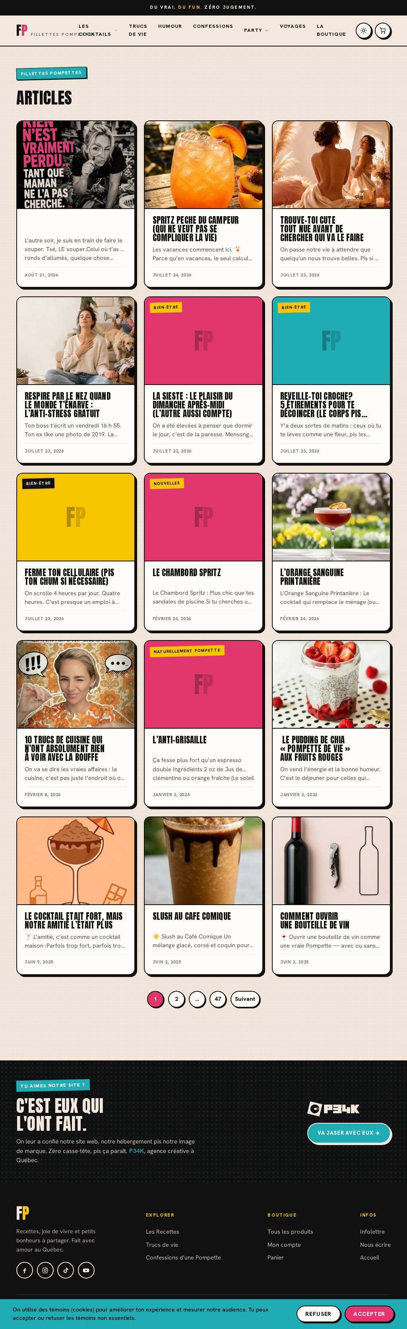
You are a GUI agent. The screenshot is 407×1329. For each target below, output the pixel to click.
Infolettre (372, 1231)
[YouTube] (86, 1270)
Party (253, 30)
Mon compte (284, 1244)
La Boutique (331, 30)
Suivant (245, 998)
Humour (170, 26)
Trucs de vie (138, 30)
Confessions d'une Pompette (183, 1257)
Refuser (318, 1313)
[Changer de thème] (364, 31)
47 (218, 998)
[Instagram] (45, 1270)
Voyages (293, 26)
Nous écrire (375, 1244)
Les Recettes (162, 1231)
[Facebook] (24, 1270)
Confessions (213, 26)
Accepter (369, 1313)
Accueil (369, 1257)
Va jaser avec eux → (349, 1133)
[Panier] (383, 31)
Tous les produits (290, 1231)
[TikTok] (65, 1270)
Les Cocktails (95, 30)
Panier (275, 1257)
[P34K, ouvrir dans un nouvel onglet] (333, 1108)
